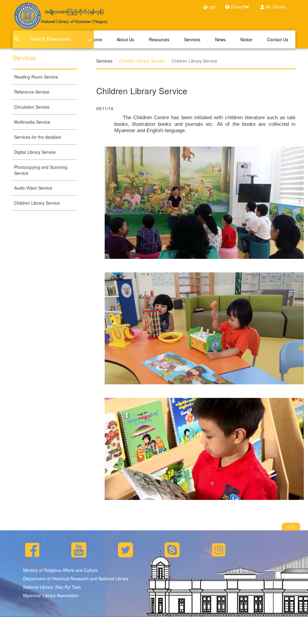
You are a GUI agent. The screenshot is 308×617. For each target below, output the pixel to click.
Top (293, 527)
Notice (246, 39)
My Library (276, 7)
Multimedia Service (32, 122)
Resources (159, 39)
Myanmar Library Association (51, 595)
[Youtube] (78, 549)
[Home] (60, 15)
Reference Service (31, 92)
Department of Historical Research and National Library (75, 578)
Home (96, 39)
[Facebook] (32, 549)
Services (192, 39)
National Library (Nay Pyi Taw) (52, 587)
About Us (125, 39)
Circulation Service (32, 107)
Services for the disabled (37, 137)
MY (212, 7)
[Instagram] (218, 549)
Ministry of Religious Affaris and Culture (60, 570)
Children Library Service (37, 203)
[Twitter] (125, 549)
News (220, 39)
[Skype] (172, 549)
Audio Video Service (33, 188)
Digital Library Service (35, 152)
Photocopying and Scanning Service (40, 170)
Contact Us (277, 39)
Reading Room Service (36, 77)
